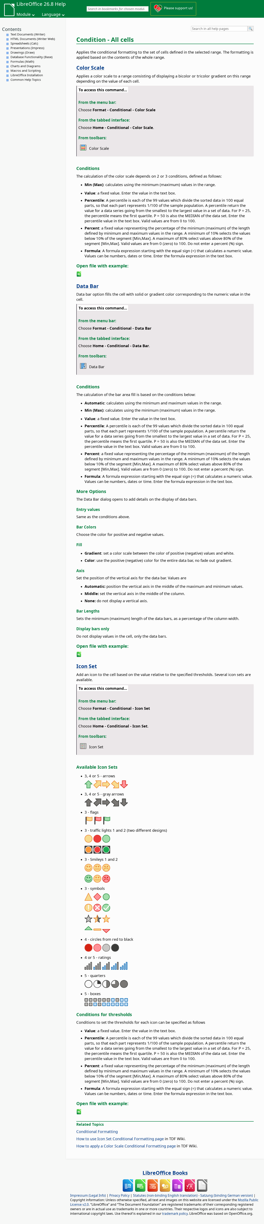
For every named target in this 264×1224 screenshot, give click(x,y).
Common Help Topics (26, 79)
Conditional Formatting (97, 1131)
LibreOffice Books (165, 1172)
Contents (11, 29)
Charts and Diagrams (25, 66)
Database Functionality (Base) (32, 57)
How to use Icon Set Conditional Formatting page (120, 1138)
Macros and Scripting (26, 70)
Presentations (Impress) (27, 48)
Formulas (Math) (22, 61)
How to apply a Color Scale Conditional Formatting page (126, 1145)
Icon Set (86, 666)
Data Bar (87, 285)
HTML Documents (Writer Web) (33, 39)
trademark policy (175, 1213)
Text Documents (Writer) (28, 34)
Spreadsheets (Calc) (24, 43)
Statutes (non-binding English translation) (165, 1195)
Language (51, 14)
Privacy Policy (119, 1195)
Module (23, 14)
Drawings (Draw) (23, 52)
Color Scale (90, 67)
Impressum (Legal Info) (88, 1195)
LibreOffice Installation (27, 75)
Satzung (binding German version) (226, 1195)
